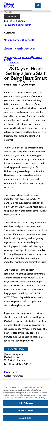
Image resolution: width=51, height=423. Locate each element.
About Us (14, 62)
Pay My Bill (29, 39)
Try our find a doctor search (17, 24)
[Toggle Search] (38, 5)
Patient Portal (13, 48)
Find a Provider (14, 39)
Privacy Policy (11, 371)
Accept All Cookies (25, 418)
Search (12, 16)
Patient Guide (28, 48)
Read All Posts (16, 349)
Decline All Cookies (25, 410)
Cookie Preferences (25, 403)
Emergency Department (19, 57)
